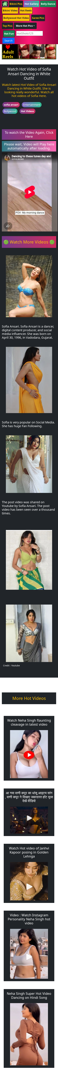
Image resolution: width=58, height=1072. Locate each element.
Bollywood (10, 111)
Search (8, 40)
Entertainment (31, 104)
